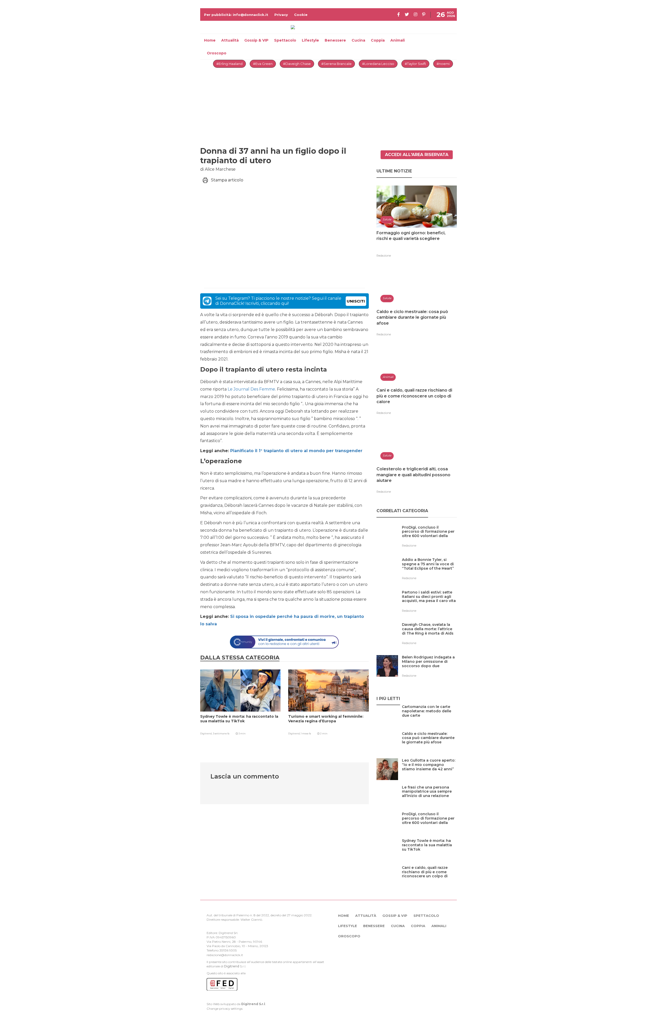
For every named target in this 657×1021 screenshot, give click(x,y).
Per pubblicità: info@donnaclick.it (236, 15)
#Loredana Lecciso (378, 64)
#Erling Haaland (229, 64)
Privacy (281, 15)
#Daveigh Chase (297, 64)
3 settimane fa (221, 733)
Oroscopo (216, 53)
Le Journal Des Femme (251, 389)
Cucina (358, 40)
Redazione (383, 255)
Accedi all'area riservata (416, 154)
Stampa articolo (227, 180)
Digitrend (231, 966)
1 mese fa (306, 733)
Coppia (378, 40)
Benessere (335, 40)
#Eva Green (263, 64)
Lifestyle (310, 40)
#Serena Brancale (336, 64)
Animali (397, 40)
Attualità (230, 40)
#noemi (443, 64)
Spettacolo (285, 40)
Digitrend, (206, 733)
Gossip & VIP (256, 40)
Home (210, 40)
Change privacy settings (225, 1008)
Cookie (300, 15)
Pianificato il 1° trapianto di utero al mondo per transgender (296, 450)
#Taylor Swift (415, 64)
